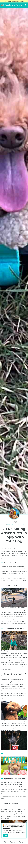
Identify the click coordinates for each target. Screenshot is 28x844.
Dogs (4, 524)
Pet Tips (9, 524)
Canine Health (16, 524)
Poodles (23, 524)
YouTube (13, 1)
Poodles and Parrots (13, 5)
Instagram (21, 1)
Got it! (5, 835)
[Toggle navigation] (25, 5)
